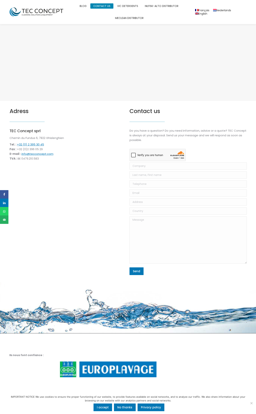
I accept (103, 407)
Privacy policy (151, 407)
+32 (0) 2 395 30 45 (30, 144)
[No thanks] (251, 403)
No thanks (124, 407)
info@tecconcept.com (37, 154)
